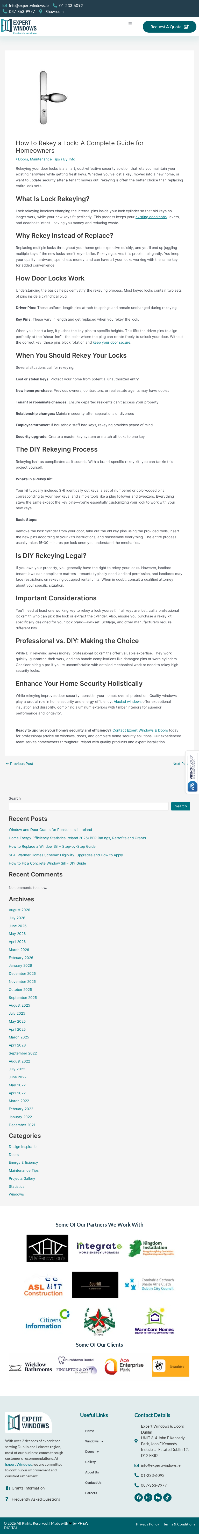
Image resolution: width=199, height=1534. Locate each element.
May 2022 (17, 1085)
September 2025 (23, 997)
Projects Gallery (22, 1178)
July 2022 (17, 1069)
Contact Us (93, 1483)
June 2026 (18, 926)
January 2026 (20, 965)
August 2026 (19, 910)
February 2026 (21, 958)
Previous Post (19, 764)
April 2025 (17, 1029)
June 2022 (17, 1077)
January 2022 (20, 1117)
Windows (16, 1194)
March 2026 (19, 950)
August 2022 (19, 1061)
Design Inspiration (24, 1147)
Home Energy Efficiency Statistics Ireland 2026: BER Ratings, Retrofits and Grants (77, 838)
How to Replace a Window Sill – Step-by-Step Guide (52, 846)
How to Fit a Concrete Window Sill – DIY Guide (47, 863)
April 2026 (17, 942)
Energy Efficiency (23, 1162)
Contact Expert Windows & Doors (140, 730)
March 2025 (19, 1037)
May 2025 (17, 1021)
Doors (23, 159)
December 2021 (22, 1125)
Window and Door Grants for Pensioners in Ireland (50, 830)
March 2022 (19, 1101)
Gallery (90, 1462)
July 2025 (17, 1013)
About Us (92, 1472)
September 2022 (23, 1053)
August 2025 (19, 1005)
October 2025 (20, 989)
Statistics (16, 1186)
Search (15, 798)
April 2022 (17, 1093)
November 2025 (22, 981)
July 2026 (17, 918)
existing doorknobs (151, 217)
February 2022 (21, 1109)
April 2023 (17, 1045)
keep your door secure (111, 342)
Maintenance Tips (45, 159)
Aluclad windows (127, 701)
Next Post (183, 764)
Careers (91, 1493)
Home (89, 1431)
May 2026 (17, 934)
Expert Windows (18, 1464)
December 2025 (22, 973)
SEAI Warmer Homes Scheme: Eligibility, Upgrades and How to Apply (66, 855)
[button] (130, 23)
